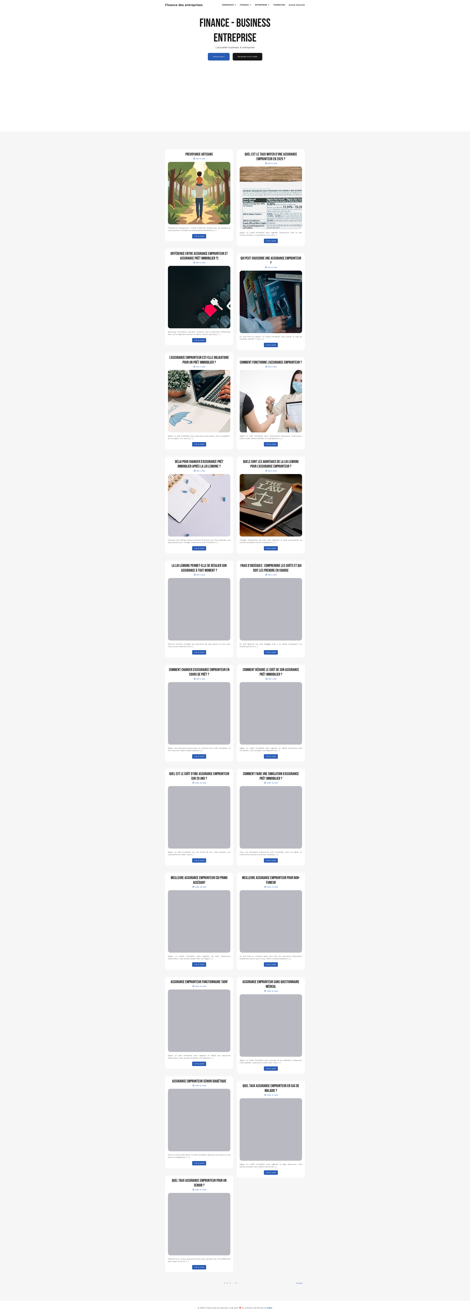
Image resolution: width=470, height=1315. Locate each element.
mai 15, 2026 (200, 159)
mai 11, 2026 (200, 367)
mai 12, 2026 (272, 267)
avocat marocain (297, 5)
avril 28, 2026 (200, 887)
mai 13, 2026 (200, 263)
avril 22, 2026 (200, 1085)
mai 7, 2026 (201, 471)
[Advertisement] (235, 113)
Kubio (269, 1308)
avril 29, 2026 (272, 783)
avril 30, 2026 (200, 783)
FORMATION (279, 5)
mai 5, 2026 (200, 575)
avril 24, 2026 (200, 986)
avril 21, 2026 (272, 1095)
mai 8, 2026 (272, 367)
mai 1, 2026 (272, 679)
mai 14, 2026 (272, 163)
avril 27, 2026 (272, 887)
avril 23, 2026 (272, 991)
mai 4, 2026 (272, 575)
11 (236, 1283)
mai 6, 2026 (272, 471)
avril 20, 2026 (200, 1190)
